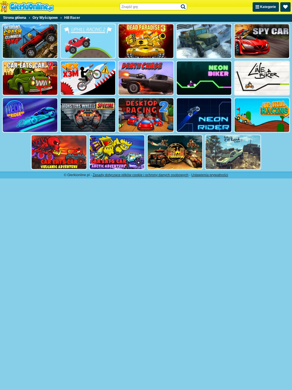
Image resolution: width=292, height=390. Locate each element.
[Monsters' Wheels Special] (88, 115)
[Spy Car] (262, 41)
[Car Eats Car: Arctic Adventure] (117, 152)
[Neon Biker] (204, 78)
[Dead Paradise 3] (146, 41)
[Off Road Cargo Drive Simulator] (204, 41)
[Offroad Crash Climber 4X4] (30, 41)
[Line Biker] (262, 78)
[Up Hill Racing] (262, 115)
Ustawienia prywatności (209, 175)
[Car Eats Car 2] (30, 78)
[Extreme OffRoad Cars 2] (233, 152)
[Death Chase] (146, 78)
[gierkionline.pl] (27, 7)
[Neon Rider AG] (204, 115)
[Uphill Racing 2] (88, 41)
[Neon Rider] (30, 115)
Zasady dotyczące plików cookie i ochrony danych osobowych (140, 175)
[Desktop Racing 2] (146, 115)
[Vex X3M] (88, 78)
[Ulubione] (285, 7)
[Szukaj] (183, 6)
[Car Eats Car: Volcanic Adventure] (59, 152)
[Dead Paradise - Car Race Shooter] (175, 152)
